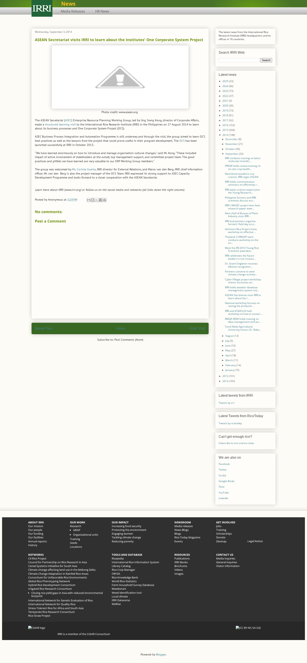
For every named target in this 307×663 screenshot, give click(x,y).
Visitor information (228, 566)
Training (75, 539)
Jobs (218, 526)
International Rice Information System (135, 562)
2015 (225, 130)
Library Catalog (121, 566)
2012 (225, 381)
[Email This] (89, 200)
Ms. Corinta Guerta (84, 169)
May (228, 350)
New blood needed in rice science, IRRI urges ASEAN (241, 175)
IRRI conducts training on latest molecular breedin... (242, 159)
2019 (225, 110)
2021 (225, 100)
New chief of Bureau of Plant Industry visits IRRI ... (241, 214)
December (231, 139)
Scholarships (224, 533)
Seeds (73, 543)
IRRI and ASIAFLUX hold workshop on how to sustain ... (244, 312)
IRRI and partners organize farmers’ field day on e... (240, 222)
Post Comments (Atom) (128, 340)
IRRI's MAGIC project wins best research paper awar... (242, 207)
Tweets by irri (226, 403)
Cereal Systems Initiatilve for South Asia (52, 566)
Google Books (227, 481)
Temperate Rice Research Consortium (51, 612)
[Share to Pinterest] (105, 200)
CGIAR (91, 634)
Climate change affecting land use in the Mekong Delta (61, 570)
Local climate (120, 596)
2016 (225, 125)
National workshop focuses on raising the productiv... (242, 304)
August (229, 336)
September (232, 154)
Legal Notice (255, 541)
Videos (178, 570)
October (230, 149)
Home (120, 328)
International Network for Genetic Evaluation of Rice (60, 600)
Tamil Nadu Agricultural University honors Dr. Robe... (243, 328)
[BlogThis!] (93, 200)
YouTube (224, 492)
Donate (220, 537)
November (231, 144)
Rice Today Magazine (187, 537)
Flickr (222, 486)
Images (178, 574)
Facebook (224, 464)
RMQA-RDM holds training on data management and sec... (243, 320)
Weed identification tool (127, 593)
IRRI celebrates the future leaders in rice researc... (240, 257)
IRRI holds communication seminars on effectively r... (242, 183)
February (230, 365)
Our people (35, 530)
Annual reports (37, 541)
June (228, 345)
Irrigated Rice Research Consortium (50, 589)
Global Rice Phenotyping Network (49, 581)
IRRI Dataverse (121, 600)
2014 (225, 135)
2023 (225, 91)
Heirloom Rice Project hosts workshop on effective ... (241, 230)
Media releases (183, 526)
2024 (225, 86)
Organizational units (85, 534)
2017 (225, 120)
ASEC (68, 120)
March (229, 360)
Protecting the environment (129, 530)
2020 (225, 105)
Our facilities (35, 537)
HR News (102, 11)
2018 (225, 115)
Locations (76, 547)
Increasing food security (126, 526)
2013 (225, 376)
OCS (182, 141)
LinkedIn (223, 498)
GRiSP (76, 530)
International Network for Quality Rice (51, 604)
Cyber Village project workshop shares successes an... (243, 281)
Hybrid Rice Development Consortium (51, 585)
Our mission (35, 526)
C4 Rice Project (37, 558)
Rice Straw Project (39, 615)
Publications (182, 558)
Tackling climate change (126, 537)
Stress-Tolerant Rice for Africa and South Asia (56, 608)
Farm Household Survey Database (133, 585)
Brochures (180, 566)
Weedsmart (119, 589)
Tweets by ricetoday (230, 423)
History (32, 545)
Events (178, 541)
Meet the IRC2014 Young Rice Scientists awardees (242, 249)
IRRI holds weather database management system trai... (242, 289)
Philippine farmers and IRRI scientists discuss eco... (240, 199)
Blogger (161, 654)
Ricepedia (118, 558)
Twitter (223, 469)
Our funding (35, 533)
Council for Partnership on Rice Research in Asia (57, 562)
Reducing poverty (123, 541)
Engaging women (122, 533)
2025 (225, 81)
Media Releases (73, 11)
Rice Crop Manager (123, 570)
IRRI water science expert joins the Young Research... (242, 191)
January (230, 370)
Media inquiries (225, 558)
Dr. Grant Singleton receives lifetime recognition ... (241, 265)
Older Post (197, 328)
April (228, 355)
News (68, 3)
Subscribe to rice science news (236, 443)
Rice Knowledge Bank (125, 577)
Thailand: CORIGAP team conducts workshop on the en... (241, 240)
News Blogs (181, 530)
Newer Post (43, 328)
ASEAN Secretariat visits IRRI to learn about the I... (243, 296)
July (227, 341)
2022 (225, 96)
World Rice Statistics (124, 581)
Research (75, 526)
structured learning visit (60, 124)
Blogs (177, 533)
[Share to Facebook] (101, 200)
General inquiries (226, 562)
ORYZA (116, 574)
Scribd (222, 475)
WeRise (116, 604)
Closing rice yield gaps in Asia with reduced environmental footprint (67, 594)
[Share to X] (97, 200)
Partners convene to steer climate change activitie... (241, 273)
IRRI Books (181, 562)
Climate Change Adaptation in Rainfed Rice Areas (58, 574)
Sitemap (221, 541)
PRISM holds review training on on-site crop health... (243, 167)
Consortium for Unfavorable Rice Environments (57, 577)
